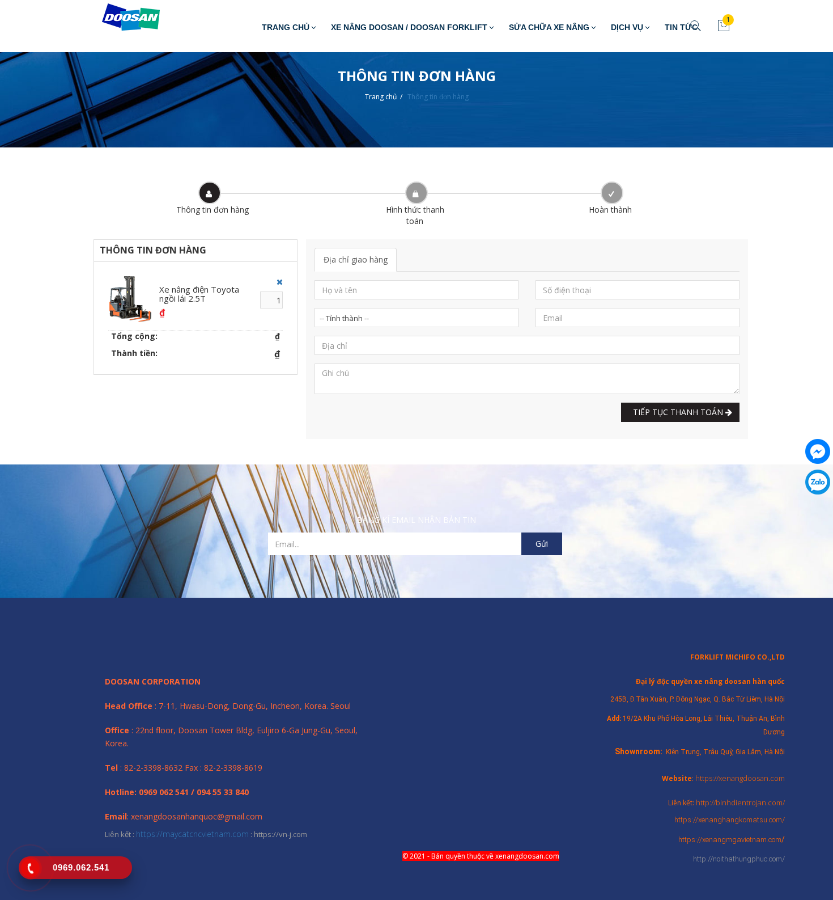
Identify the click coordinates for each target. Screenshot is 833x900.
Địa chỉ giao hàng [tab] (356, 259)
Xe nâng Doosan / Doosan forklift (409, 27)
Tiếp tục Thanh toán (676, 412)
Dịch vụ (627, 27)
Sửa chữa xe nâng (549, 27)
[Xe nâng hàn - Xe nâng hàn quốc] (122, 17)
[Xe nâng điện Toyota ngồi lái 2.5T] (131, 299)
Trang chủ (285, 27)
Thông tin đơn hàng (438, 97)
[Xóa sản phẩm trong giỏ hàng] (277, 282)
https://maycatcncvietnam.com (192, 834)
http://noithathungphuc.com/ (739, 859)
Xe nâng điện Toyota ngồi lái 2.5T (199, 294)
